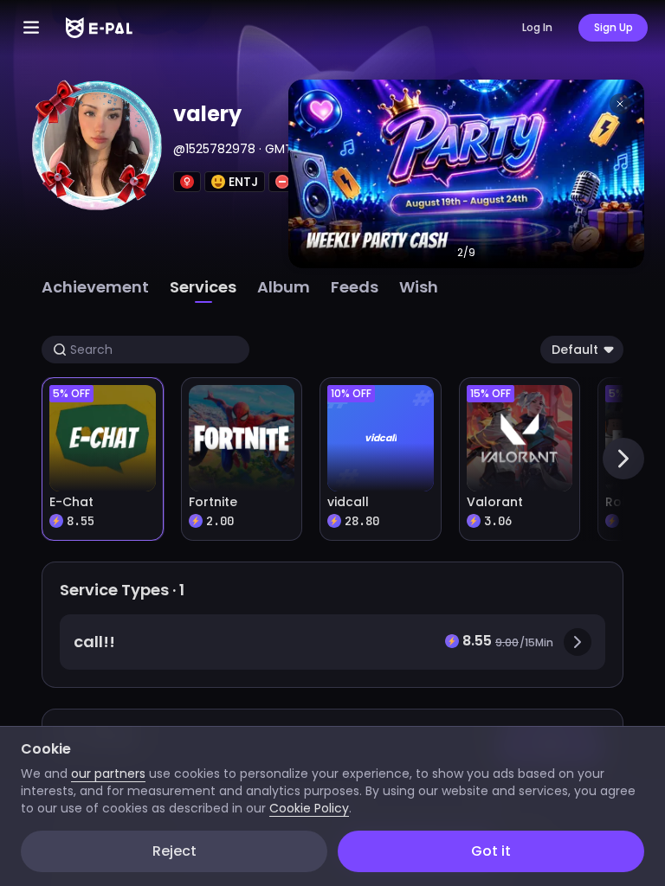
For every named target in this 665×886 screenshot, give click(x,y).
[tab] (95, 287)
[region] (332, 443)
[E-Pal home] (99, 27)
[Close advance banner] (620, 103)
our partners (108, 773)
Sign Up (613, 27)
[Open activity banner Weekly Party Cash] (466, 174)
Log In (537, 27)
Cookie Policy (309, 808)
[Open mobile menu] (31, 28)
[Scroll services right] (623, 458)
